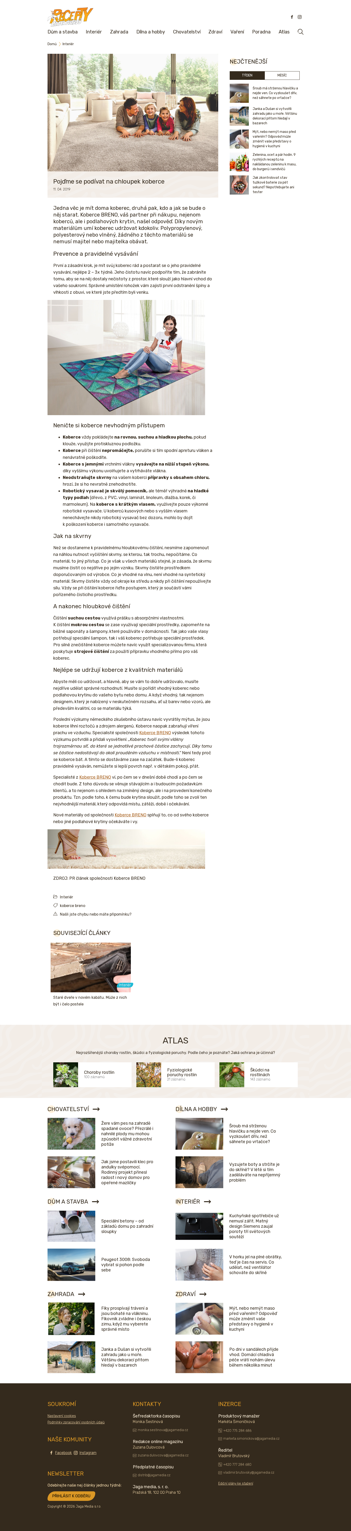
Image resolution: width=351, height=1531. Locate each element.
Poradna (261, 32)
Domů (52, 44)
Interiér (94, 32)
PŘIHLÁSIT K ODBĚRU (71, 1496)
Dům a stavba (63, 32)
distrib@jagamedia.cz (154, 1475)
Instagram (88, 1452)
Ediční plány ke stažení (235, 1484)
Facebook (63, 1452)
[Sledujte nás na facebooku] (292, 17)
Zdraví (215, 32)
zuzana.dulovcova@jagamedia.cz (163, 1455)
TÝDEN (247, 75)
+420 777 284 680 (237, 1465)
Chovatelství (187, 32)
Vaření (237, 32)
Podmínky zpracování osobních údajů (76, 1422)
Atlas (284, 32)
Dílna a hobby (150, 32)
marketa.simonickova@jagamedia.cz (251, 1439)
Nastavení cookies (62, 1416)
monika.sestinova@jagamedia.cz (163, 1430)
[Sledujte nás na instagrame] (299, 17)
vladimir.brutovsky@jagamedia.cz (248, 1473)
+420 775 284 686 (237, 1431)
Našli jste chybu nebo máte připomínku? (96, 914)
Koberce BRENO (155, 732)
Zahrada (119, 32)
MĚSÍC (282, 75)
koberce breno (72, 905)
